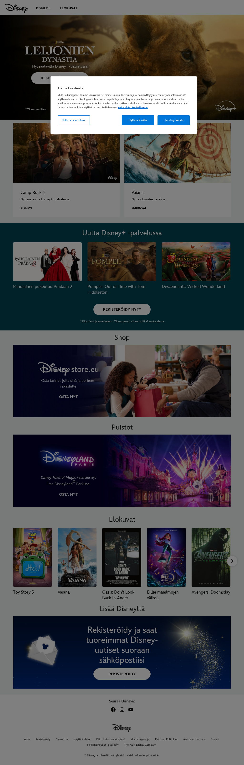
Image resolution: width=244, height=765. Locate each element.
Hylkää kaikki (138, 120)
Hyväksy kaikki (174, 120)
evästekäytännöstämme (133, 107)
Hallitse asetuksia (74, 120)
